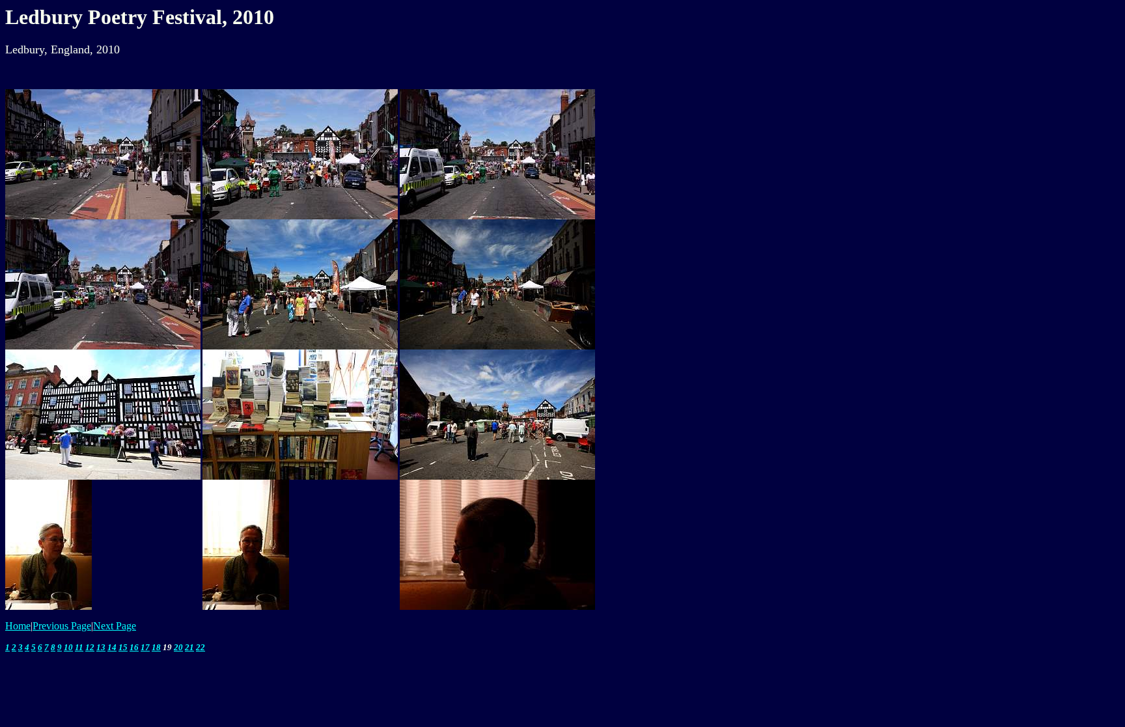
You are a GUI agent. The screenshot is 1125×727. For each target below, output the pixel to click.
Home (18, 625)
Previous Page (62, 625)
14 (112, 647)
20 (178, 647)
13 (100, 647)
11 (79, 647)
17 (145, 647)
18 (156, 647)
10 (68, 647)
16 (134, 647)
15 (123, 647)
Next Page (114, 625)
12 (89, 647)
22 (200, 647)
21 (189, 647)
